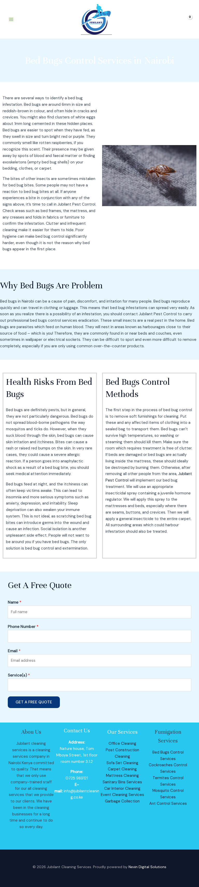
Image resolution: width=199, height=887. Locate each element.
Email (14, 650)
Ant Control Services (168, 803)
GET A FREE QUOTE (34, 702)
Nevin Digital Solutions (147, 867)
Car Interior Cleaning (122, 788)
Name (14, 602)
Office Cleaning (122, 743)
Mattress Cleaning (122, 775)
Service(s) (19, 675)
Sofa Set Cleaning (122, 762)
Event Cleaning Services (122, 794)
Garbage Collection (122, 801)
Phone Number (23, 626)
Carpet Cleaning (122, 769)
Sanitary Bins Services (122, 782)
